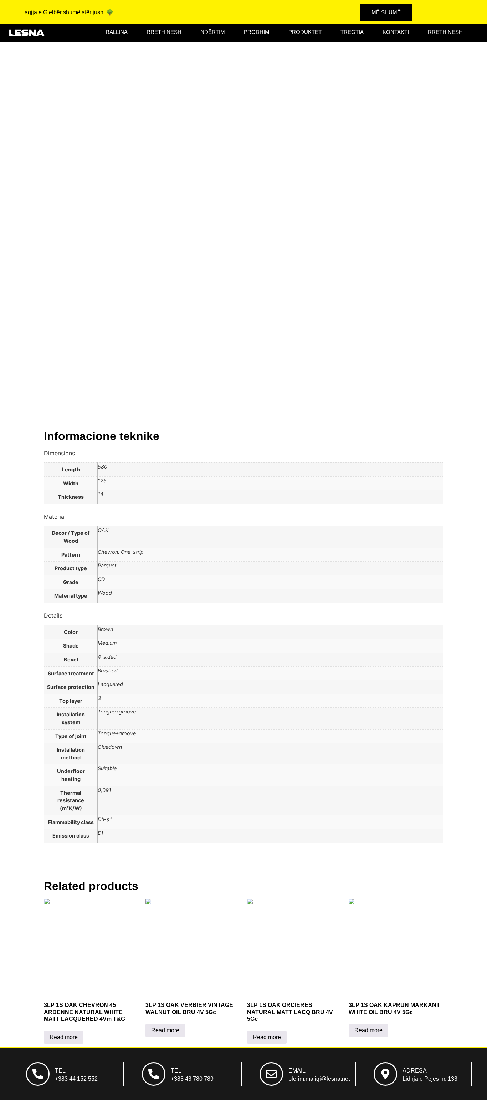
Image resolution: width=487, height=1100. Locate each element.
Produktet (305, 32)
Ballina (117, 32)
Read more (64, 1037)
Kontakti (396, 32)
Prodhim (257, 32)
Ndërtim (212, 32)
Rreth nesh (164, 32)
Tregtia (352, 32)
